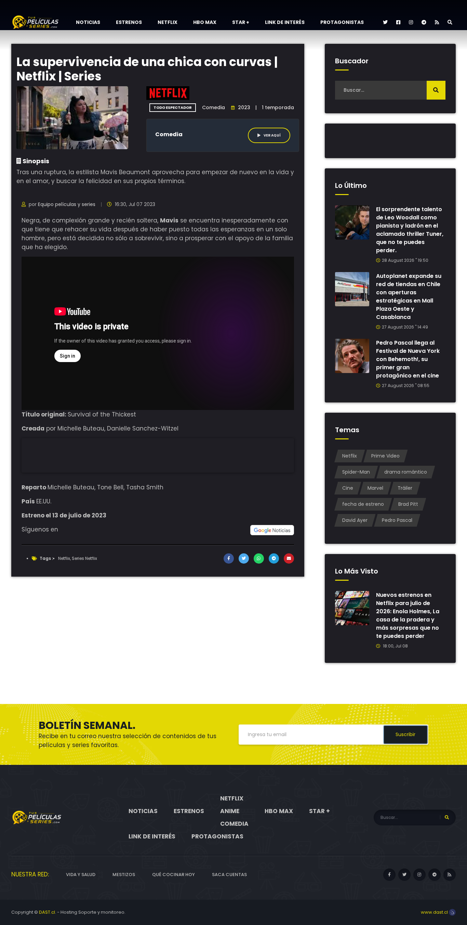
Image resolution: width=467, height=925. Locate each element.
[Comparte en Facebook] (229, 558)
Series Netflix (84, 558)
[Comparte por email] (289, 558)
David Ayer (355, 520)
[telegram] (424, 22)
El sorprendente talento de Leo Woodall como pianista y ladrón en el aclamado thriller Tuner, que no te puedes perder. (409, 229)
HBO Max (204, 22)
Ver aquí (272, 135)
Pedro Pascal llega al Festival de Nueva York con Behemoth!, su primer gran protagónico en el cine (408, 359)
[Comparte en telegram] (274, 558)
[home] (37, 817)
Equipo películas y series (66, 204)
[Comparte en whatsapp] (259, 558)
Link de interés (285, 22)
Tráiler (405, 488)
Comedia (234, 824)
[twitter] (385, 22)
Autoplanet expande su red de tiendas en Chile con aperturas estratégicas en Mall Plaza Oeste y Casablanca (408, 296)
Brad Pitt (408, 504)
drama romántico (405, 471)
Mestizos (123, 874)
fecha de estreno (363, 504)
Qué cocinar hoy (173, 874)
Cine (347, 488)
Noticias (88, 22)
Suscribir (405, 734)
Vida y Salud (80, 874)
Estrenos (129, 22)
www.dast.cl (435, 912)
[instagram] (411, 22)
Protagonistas (342, 22)
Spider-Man (356, 471)
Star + (240, 22)
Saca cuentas (229, 874)
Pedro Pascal (397, 520)
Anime (229, 811)
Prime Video (385, 455)
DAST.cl (47, 912)
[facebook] (398, 22)
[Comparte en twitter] (244, 558)
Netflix (167, 22)
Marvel (375, 488)
